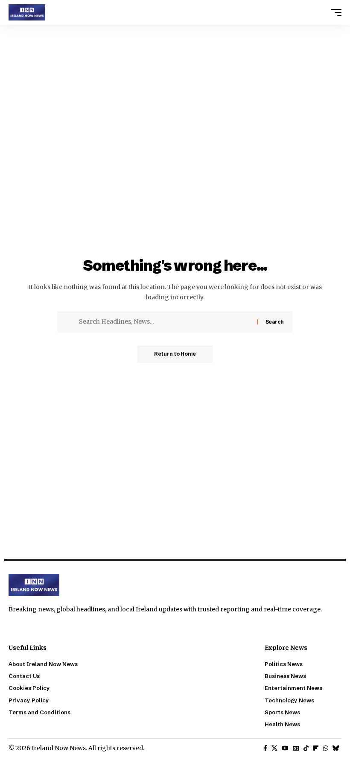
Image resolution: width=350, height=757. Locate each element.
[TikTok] (306, 748)
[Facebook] (265, 748)
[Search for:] (165, 322)
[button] (334, 12)
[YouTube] (285, 748)
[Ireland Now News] (27, 12)
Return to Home (175, 354)
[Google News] (296, 748)
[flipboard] (316, 748)
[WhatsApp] (325, 748)
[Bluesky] (335, 748)
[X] (274, 748)
